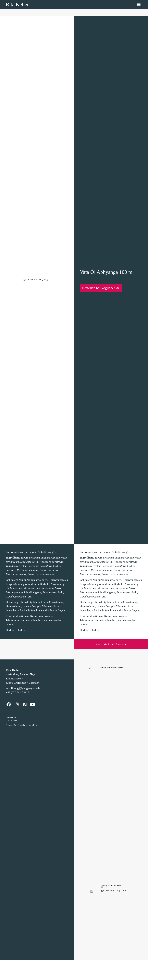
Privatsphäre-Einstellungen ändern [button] (21, 725)
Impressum (11, 717)
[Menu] (139, 4)
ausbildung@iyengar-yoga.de (23, 688)
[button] (101, 288)
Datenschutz (11, 720)
